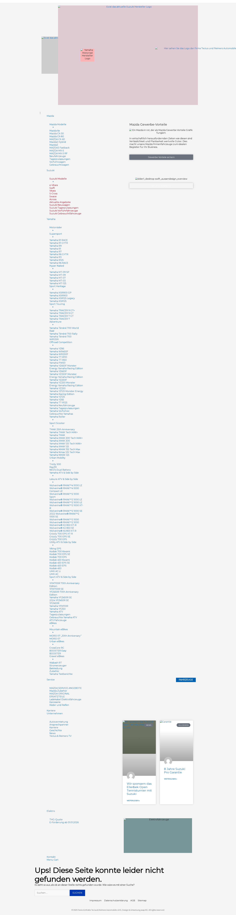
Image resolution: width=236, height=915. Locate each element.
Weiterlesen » (133, 801)
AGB (132, 900)
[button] (118, 112)
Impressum (95, 900)
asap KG (144, 910)
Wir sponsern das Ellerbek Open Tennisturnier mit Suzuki (139, 789)
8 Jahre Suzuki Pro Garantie (174, 770)
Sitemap (142, 900)
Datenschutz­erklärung (116, 900)
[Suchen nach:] (52, 893)
